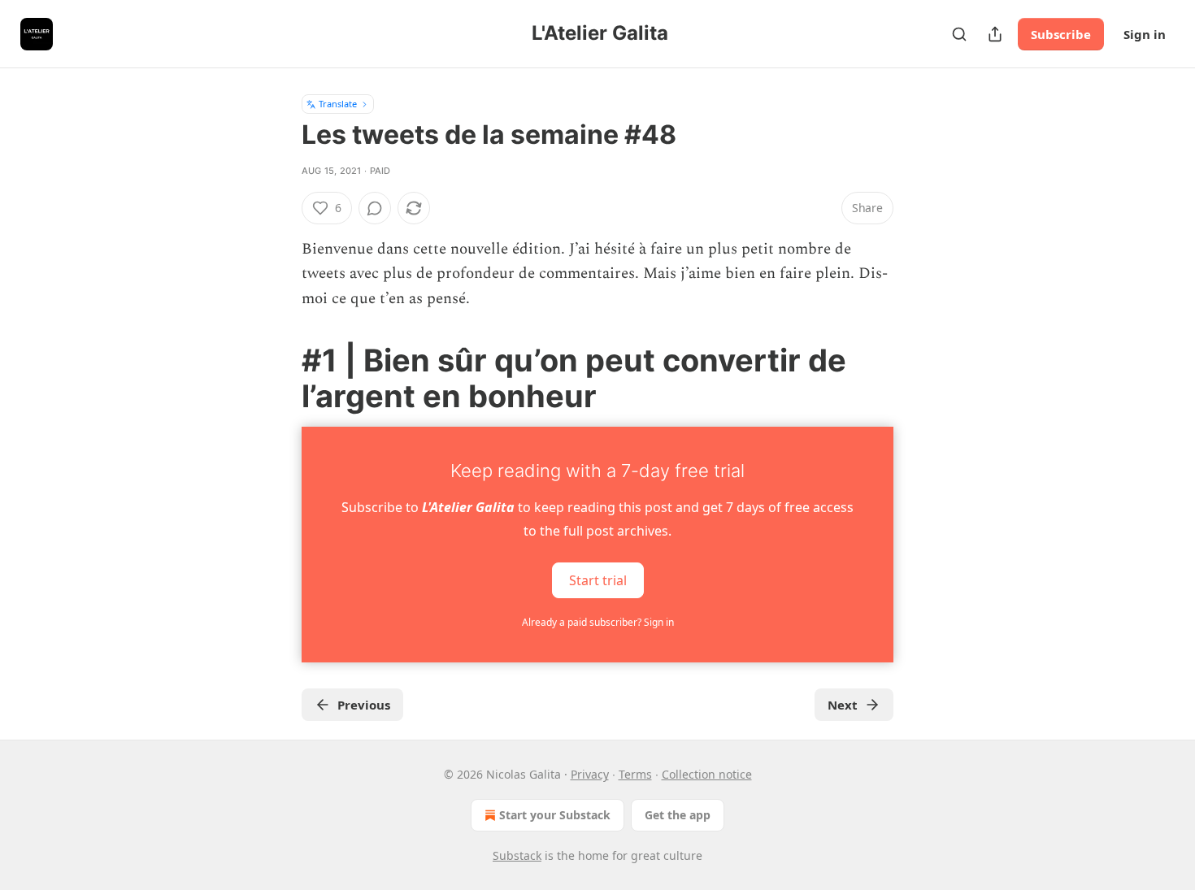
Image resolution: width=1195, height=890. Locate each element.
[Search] (959, 34)
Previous (363, 705)
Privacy (590, 774)
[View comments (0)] (374, 208)
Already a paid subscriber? (598, 622)
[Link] (279, 378)
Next (843, 705)
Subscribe (1061, 34)
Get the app (677, 815)
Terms (635, 774)
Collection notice (707, 774)
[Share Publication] (995, 34)
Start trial (598, 580)
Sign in (1144, 34)
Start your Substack (555, 815)
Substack (517, 855)
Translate (338, 104)
